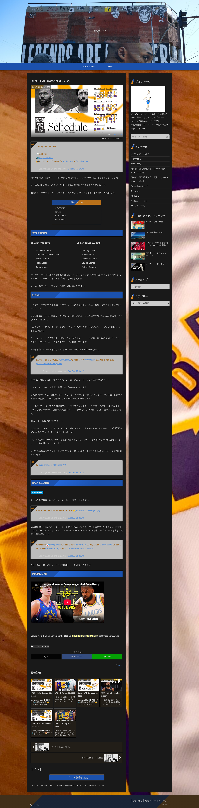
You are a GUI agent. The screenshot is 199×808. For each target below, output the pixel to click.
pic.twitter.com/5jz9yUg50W (49, 363)
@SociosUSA (82, 161)
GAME (58, 212)
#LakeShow (68, 161)
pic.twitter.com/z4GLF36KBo (81, 548)
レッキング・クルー (140, 154)
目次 (73, 202)
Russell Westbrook (139, 186)
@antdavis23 (79, 545)
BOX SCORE (60, 216)
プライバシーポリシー (162, 801)
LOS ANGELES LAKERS (41, 646)
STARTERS (60, 208)
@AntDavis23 (64, 360)
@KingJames (55, 545)
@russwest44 (90, 360)
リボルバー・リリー (140, 201)
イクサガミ (136, 159)
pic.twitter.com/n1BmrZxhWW (52, 465)
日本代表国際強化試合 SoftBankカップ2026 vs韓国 (149, 171)
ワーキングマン (138, 206)
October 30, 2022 (76, 169)
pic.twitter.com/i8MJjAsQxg (88, 510)
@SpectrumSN (46, 157)
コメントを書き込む (77, 777)
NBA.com (118, 134)
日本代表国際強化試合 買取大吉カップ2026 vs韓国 (149, 179)
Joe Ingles (135, 191)
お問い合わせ (137, 801)
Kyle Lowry (136, 164)
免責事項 (148, 801)
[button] (167, 137)
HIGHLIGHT (60, 219)
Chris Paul (135, 196)
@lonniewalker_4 (53, 548)
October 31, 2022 (76, 371)
